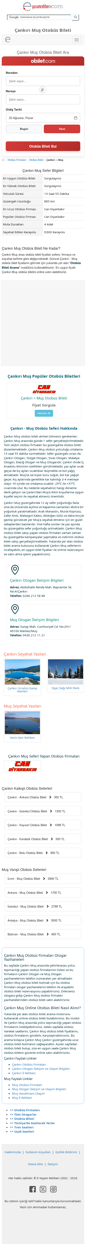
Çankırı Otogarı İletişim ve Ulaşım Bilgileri (41, 1069)
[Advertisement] (43, 323)
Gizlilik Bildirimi (66, 1152)
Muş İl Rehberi (22, 1098)
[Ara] (75, 17)
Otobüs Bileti (36, 160)
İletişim (53, 1164)
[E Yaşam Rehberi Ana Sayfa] (43, 6)
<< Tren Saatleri (22, 1127)
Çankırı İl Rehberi (24, 1073)
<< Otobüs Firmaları (25, 1110)
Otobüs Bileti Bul (43, 146)
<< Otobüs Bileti (22, 1119)
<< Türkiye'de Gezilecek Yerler (32, 1123)
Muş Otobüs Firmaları (27, 1085)
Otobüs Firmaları (17, 160)
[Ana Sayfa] (3, 160)
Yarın (62, 129)
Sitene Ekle (35, 1164)
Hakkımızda (13, 1152)
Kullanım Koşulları (38, 1152)
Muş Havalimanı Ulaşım (28, 1093)
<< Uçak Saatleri (22, 1131)
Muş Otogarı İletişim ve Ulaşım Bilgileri (39, 1089)
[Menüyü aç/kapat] (76, 39)
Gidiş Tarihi (14, 109)
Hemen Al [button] (43, 413)
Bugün (24, 129)
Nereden (12, 73)
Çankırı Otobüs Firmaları (29, 1064)
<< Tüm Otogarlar (23, 1114)
